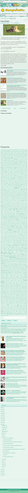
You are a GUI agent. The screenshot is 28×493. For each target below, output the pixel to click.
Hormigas (12, 227)
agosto (3, 433)
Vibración (25, 311)
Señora (19, 294)
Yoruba (4, 315)
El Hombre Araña (23, 206)
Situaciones (2, 297)
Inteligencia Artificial (16, 232)
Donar (11, 204)
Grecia (8, 224)
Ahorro (2, 154)
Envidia (2, 211)
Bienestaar (22, 167)
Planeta (12, 271)
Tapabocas (11, 302)
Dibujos (26, 199)
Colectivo (10, 182)
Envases (26, 210)
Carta (2, 177)
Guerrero (20, 224)
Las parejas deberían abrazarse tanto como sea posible (14, 449)
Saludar (2, 289)
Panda (2, 265)
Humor (12, 228)
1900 (6, 149)
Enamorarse (25, 208)
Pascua (8, 267)
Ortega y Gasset (22, 263)
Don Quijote (25, 203)
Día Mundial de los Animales (8, 199)
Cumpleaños (23, 190)
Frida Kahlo (25, 220)
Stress (13, 300)
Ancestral (22, 158)
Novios (15, 260)
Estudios (23, 214)
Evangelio (2, 215)
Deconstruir (2, 192)
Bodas (18, 168)
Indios (4, 231)
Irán (18, 233)
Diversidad (9, 203)
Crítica (21, 188)
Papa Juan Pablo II (23, 265)
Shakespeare (22, 295)
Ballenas (7, 166)
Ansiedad (5, 160)
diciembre (4, 425)
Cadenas (5, 172)
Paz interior (11, 268)
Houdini (22, 227)
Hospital (19, 227)
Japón (13, 234)
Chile (2, 180)
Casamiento (8, 177)
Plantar (15, 271)
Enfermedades (15, 209)
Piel (26, 270)
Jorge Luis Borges (17, 235)
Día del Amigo (11, 196)
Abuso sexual (11, 151)
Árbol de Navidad (24, 162)
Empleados (2, 208)
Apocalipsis (2, 162)
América (2, 158)
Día (25, 194)
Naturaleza (18, 258)
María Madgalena (21, 247)
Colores (19, 182)
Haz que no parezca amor (8, 456)
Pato (8, 18)
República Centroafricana (20, 282)
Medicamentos (5, 250)
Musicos (2, 258)
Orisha (18, 263)
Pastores (14, 267)
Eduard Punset (18, 205)
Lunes (9, 244)
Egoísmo (15, 206)
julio (2, 434)
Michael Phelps (5, 254)
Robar (10, 285)
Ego (12, 206)
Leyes (20, 240)
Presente (2, 274)
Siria (24, 296)
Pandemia (5, 265)
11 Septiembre (3, 149)
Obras (26, 260)
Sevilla (11, 295)
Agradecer (20, 153)
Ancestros (25, 158)
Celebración (8, 178)
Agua (23, 153)
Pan (26, 264)
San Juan (9, 290)
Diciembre (4, 200)
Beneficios (9, 167)
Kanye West (17, 237)
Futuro (17, 221)
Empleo (5, 208)
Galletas (9, 222)
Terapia (2, 305)
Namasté (10, 258)
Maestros (16, 245)
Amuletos (15, 158)
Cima (22, 180)
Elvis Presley (14, 207)
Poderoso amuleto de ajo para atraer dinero (14, 370)
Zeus (7, 315)
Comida (4, 183)
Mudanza (22, 256)
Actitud (2, 152)
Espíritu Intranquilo (8, 213)
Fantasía (17, 216)
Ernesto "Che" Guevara (8, 211)
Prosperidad (3, 276)
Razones (9, 279)
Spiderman (25, 299)
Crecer (26, 186)
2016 (10, 149)
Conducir (5, 184)
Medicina (10, 250)
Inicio (2, 18)
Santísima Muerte (16, 292)
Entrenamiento (18, 210)
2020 (17, 149)
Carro (26, 176)
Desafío (17, 193)
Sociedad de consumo (23, 297)
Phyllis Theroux (20, 270)
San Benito (14, 289)
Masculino (8, 249)
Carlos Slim (20, 176)
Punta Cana (15, 278)
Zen (6, 315)
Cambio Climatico (7, 173)
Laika (19, 238)
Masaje (17, 248)
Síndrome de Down (15, 296)
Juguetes (2, 237)
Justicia (5, 237)
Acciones (20, 151)
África (17, 153)
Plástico (21, 271)
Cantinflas (2, 175)
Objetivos (20, 260)
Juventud (9, 237)
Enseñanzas (9, 210)
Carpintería (23, 176)
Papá (13, 265)
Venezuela (19, 310)
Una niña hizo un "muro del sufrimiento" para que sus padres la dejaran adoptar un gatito (16, 86)
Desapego (2, 194)
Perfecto (14, 269)
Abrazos (15, 150)
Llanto (22, 242)
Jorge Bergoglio (10, 235)
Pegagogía (23, 268)
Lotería (24, 243)
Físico (2, 220)
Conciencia (2, 184)
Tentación (18, 303)
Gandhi (12, 222)
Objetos (24, 260)
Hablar (5, 225)
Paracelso (10, 266)
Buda (23, 169)
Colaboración (6, 182)
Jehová (18, 234)
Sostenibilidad (21, 299)
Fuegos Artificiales (8, 221)
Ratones (6, 279)
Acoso (26, 151)
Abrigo (23, 150)
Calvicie (26, 172)
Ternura (5, 305)
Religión (2, 282)
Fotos (11, 220)
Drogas (18, 204)
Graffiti (26, 223)
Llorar (24, 242)
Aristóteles (20, 163)
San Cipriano (23, 289)
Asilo (15, 164)
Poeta (12, 272)
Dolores (22, 203)
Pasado (5, 267)
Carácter (22, 175)
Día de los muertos (23, 195)
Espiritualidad (21, 213)
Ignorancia (25, 228)
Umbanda (2, 308)
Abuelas (25, 150)
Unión (5, 308)
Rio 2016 (25, 284)
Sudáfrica (19, 300)
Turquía (20, 307)
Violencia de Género (9, 313)
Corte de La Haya (22, 185)
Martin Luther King (11, 248)
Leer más (12, 75)
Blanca (6, 168)
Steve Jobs (9, 300)
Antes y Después (18, 160)
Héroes (24, 225)
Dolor (19, 203)
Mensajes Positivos (7, 253)
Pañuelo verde (9, 265)
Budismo (25, 169)
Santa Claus (10, 291)
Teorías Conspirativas (23, 303)
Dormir (13, 204)
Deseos (16, 194)
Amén (26, 157)
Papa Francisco (17, 265)
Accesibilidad (16, 151)
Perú (10, 270)
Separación (22, 294)
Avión (19, 165)
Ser (24, 294)
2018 (14, 149)
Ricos (20, 284)
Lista (16, 242)
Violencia (2, 313)
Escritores (18, 211)
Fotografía (8, 220)
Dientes (7, 200)
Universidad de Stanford (18, 308)
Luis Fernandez (3, 244)
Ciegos (15, 180)
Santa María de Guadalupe (22, 291)
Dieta (10, 200)
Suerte (26, 300)
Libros (2, 242)
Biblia (15, 167)
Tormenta (5, 306)
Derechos (14, 193)
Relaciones (22, 281)
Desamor (20, 193)
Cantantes (23, 174)
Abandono (5, 150)
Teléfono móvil (3, 303)
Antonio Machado (15, 161)
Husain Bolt (16, 228)
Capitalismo (15, 175)
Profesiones (12, 275)
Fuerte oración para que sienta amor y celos (14, 343)
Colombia (16, 182)
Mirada (6, 255)
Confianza (9, 184)
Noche (7, 260)
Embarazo (17, 207)
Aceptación (23, 151)
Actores (12, 152)
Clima (11, 181)
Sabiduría (23, 286)
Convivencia (7, 185)
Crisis (12, 188)
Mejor (6, 251)
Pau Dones (23, 267)
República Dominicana (8, 283)
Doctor (16, 203)
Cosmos (11, 186)
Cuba (6, 189)
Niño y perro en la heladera (8, 438)
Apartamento (25, 161)
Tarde (14, 302)
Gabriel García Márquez (23, 221)
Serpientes (5, 295)
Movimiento (19, 256)
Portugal (22, 272)
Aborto (12, 150)
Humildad (9, 228)
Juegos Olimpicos (24, 236)
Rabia (18, 278)
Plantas (18, 271)
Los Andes (13, 243)
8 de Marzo (23, 149)
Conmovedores (17, 184)
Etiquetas (9, 320)
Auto (26, 164)
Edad (9, 205)
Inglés (23, 231)
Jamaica (10, 234)
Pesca (12, 270)
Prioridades (21, 274)
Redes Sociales (14, 280)
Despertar (19, 194)
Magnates (25, 245)
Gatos (5, 18)
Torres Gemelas (10, 306)
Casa (4, 177)
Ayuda (26, 165)
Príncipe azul (16, 274)
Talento (5, 302)
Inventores (6, 233)
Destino (22, 194)
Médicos (13, 250)
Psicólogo (2, 278)
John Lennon (5, 235)
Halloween (10, 225)
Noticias (12, 260)
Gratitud (5, 224)
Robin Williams (19, 285)
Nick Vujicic (23, 259)
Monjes (26, 255)
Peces (17, 268)
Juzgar (12, 237)
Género (9, 223)
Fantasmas (21, 216)
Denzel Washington (24, 192)
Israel (24, 233)
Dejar (13, 192)
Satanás (5, 293)
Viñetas (22, 312)
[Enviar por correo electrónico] (1, 65)
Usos (9, 309)
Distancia (5, 203)
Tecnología (25, 302)
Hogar (17, 226)
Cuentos (22, 189)
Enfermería (25, 209)
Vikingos (14, 312)
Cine (24, 180)
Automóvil (7, 165)
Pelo (5, 269)
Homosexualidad (7, 227)
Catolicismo (20, 177)
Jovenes (5, 236)
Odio (8, 261)
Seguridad (22, 293)
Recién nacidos (24, 279)
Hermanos (21, 225)
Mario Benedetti (4, 248)
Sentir (15, 294)
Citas (2, 181)
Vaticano (8, 310)
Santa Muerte (3, 292)
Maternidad (20, 249)
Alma (21, 155)
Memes (9, 251)
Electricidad (6, 207)
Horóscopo (15, 227)
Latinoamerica (23, 238)
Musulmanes (6, 258)
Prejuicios (6, 273)
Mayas (2, 250)
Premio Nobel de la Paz (18, 273)
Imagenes (10, 230)
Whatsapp (16, 314)
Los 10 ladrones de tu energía (12, 383)
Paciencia (12, 264)
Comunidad (25, 183)
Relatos (26, 281)
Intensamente (22, 232)
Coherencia (2, 182)
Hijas (26, 225)
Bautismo (23, 166)
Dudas (21, 204)
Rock (23, 285)
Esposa (26, 213)
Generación (5, 223)
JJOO (2, 235)
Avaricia (11, 165)
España (8, 212)
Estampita (9, 214)
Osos (6, 264)
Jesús (21, 234)
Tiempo (18, 305)
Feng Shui (2, 218)
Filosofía (12, 218)
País (18, 264)
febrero (3, 464)
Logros (5, 243)
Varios (5, 310)
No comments (16, 23)
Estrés (17, 214)
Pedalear (19, 268)
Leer (11, 239)
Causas (2, 178)
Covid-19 (20, 186)
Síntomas (19, 296)
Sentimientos (12, 294)
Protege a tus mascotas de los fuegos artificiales (16, 93)
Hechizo (16, 225)
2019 (2, 420)
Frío (1, 221)
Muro (23, 257)
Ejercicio (18, 206)
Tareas (17, 302)
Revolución (11, 284)
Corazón (13, 185)
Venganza (23, 310)
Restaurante (2, 284)
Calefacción (11, 172)
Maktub (2, 246)
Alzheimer (9, 157)
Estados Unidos (4, 214)
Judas (18, 236)
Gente (11, 223)
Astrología (18, 164)
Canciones (13, 174)
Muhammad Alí (6, 257)
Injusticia (25, 231)
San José (5, 290)
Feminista (25, 217)
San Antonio (11, 289)
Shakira (26, 295)
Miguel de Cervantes (17, 254)
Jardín (15, 234)
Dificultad (19, 200)
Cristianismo (16, 188)
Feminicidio (21, 217)
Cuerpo (5, 190)
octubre (3, 429)
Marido (26, 247)
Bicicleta (18, 167)
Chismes (6, 180)
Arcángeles (12, 163)
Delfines (15, 192)
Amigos (5, 158)
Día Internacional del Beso (14, 198)
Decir (26, 191)
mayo (3, 459)
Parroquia (2, 267)
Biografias (2, 168)
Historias (13, 226)
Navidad (22, 258)
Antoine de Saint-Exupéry (8, 161)
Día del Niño (22, 196)
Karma (21, 237)
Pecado (15, 268)
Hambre (13, 225)
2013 (2, 474)
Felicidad (5, 217)
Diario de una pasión (19, 199)
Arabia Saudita (18, 162)
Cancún (16, 174)
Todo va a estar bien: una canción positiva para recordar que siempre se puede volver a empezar (15, 351)
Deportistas (6, 193)
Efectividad (10, 206)
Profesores (17, 275)
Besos (13, 167)
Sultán (10, 301)
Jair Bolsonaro (5, 234)
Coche (21, 181)
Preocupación (25, 273)
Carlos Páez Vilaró (15, 176)
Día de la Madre (17, 195)
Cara (19, 175)
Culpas (16, 190)
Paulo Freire (6, 268)
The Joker (11, 305)
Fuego (3, 221)
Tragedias (25, 306)
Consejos (22, 184)
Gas (15, 222)
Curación (2, 191)
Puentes (9, 278)
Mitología (11, 255)
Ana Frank (19, 158)
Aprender (8, 162)
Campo (6, 174)
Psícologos (6, 278)
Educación (3, 206)
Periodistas (18, 269)
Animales (15, 159)
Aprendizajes (13, 162)
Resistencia (18, 283)
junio (3, 436)
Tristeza (11, 307)
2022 (18, 149)
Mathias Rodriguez (5, 23)
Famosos (14, 216)
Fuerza (12, 221)
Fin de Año (16, 218)
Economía (5, 205)
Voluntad (7, 314)
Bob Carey (9, 168)
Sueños (23, 300)
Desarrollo (5, 194)
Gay (26, 222)
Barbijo (13, 166)
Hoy (24, 227)
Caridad (2, 176)
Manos (26, 246)
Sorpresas (13, 299)
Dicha (2, 200)
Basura (20, 166)
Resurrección (7, 284)
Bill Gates (25, 167)
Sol (4, 298)
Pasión (11, 267)
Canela (19, 174)
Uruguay (2, 309)
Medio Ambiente (19, 250)
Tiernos (21, 305)
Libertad (25, 240)
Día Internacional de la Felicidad (8, 197)
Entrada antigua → (23, 108)
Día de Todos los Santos (5, 196)
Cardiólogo (25, 175)
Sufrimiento (3, 301)
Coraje (10, 185)
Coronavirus (17, 185)
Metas (23, 253)
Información (19, 231)
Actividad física (7, 152)
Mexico (26, 253)
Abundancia (6, 151)
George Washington (16, 223)
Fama (8, 216)
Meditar (2, 251)
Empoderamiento (9, 208)
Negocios (2, 259)
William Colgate (24, 314)
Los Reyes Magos (18, 243)
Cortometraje (3, 186)
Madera (23, 244)
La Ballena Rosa (5, 238)
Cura (26, 190)
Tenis (15, 303)
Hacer (7, 225)
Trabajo (17, 306)
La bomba (5, 454)
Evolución (9, 215)
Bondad (2, 169)
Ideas (20, 228)
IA (18, 228)
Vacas (15, 309)
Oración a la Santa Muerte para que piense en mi (15, 357)
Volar (5, 314)
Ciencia (20, 180)
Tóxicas (14, 306)
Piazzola (24, 270)
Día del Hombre (17, 196)
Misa (8, 255)
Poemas (5, 272)
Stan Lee (5, 300)
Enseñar (13, 210)
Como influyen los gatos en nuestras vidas (14, 78)
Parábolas (6, 266)
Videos (8, 312)
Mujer (10, 257)
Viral (16, 313)
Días (23, 199)
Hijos (2, 226)
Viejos (11, 312)
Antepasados (13, 160)
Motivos (16, 256)
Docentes (13, 203)
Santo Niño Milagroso (23, 292)
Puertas (12, 278)
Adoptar (7, 153)
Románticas (7, 286)
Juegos (20, 236)
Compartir (13, 183)
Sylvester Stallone (24, 301)
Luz (13, 244)
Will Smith (20, 314)
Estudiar (20, 214)
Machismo (16, 244)
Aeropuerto (13, 153)
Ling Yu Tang (12, 242)
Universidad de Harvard (10, 308)
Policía (14, 272)
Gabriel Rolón (3, 222)
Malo (6, 246)
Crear (24, 186)
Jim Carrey (25, 234)
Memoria (12, 251)
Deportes (2, 193)
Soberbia (5, 297)
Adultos (10, 153)
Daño (15, 191)
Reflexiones (3, 281)
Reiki (17, 281)
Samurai (7, 289)
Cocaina (18, 181)
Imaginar (14, 230)
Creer (6, 188)
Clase (4, 181)
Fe (26, 216)
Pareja (26, 266)
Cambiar (2, 173)
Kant (14, 237)
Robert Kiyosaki (13, 285)
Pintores (2, 271)
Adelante (18, 152)
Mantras (7, 247)
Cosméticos (7, 186)
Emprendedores (15, 208)
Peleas (26, 268)
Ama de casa (13, 157)
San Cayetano (19, 289)
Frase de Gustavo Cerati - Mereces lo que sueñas (12, 441)
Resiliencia (14, 283)
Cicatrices (12, 180)
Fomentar (4, 220)
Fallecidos (5, 216)
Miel (12, 254)
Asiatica (13, 164)
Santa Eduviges (14, 291)
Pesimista (14, 270)
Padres (16, 264)
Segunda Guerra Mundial (16, 293)
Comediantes (23, 182)
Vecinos (11, 310)
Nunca (18, 260)
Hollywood (21, 226)
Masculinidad (3, 249)
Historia (8, 226)
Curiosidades (6, 191)
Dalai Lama (12, 191)
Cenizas (26, 178)
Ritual (7, 285)
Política (16, 272)
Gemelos (2, 223)
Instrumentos (6, 232)
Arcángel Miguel (6, 163)
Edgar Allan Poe (13, 205)
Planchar (9, 271)
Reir (19, 281)
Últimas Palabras (24, 307)
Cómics (2, 183)
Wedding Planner (12, 314)
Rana (26, 278)
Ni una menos (18, 259)
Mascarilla (21, 248)
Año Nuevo (20, 161)
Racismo (21, 278)
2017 (13, 149)
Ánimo (19, 159)
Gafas (7, 222)
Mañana (16, 247)
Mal (4, 246)
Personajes (3, 270)
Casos (11, 177)
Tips (26, 305)
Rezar (17, 284)
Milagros (23, 254)
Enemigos (6, 209)
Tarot (19, 302)
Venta (26, 310)
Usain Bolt (6, 309)
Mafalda (19, 245)
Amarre (23, 157)
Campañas (25, 173)
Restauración (25, 283)
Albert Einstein (11, 154)
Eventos (6, 215)
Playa (23, 271)
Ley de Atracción (8, 240)
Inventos (9, 233)
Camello (11, 173)
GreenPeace (11, 224)
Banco (10, 166)
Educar (6, 206)
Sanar (5, 291)
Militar (26, 254)
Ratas (2, 279)
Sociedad (17, 297)
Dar (16, 191)
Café (8, 172)
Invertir (12, 233)
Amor (12, 158)
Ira (17, 233)
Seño (17, 294)
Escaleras (14, 211)
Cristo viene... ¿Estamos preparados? (13, 390)
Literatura (18, 242)
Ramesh (24, 278)
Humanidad (5, 228)
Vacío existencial (19, 309)
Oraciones (3, 263)
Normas (9, 260)
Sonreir (2, 299)
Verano (5, 311)
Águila (26, 153)
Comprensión (21, 183)
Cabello (2, 172)
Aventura (14, 165)
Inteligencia (10, 232)
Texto (8, 305)
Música (26, 257)
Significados (6, 296)
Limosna (4, 242)
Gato (22, 222)
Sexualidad (17, 295)
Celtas (19, 178)
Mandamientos (17, 246)
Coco (23, 181)
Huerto (26, 227)
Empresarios (21, 208)
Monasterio (23, 255)
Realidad (13, 279)
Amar (20, 157)
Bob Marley (14, 168)
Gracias (23, 223)
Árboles (2, 163)
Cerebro (2, 179)
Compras (17, 183)
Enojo (5, 210)
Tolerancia (2, 306)
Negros (5, 259)
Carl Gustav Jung (8, 176)
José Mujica (22, 235)
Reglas (14, 281)
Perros (21, 269)
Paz (8, 268)
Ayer (23, 165)
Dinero (22, 200)
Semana (26, 293)
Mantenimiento (3, 247)
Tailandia (2, 302)
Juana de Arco (9, 236)
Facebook (22, 215)
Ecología (2, 205)
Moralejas (7, 256)
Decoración (7, 192)
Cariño (4, 176)
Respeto (21, 283)
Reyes (14, 284)
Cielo (17, 180)
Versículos (11, 311)
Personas (7, 270)
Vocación (2, 314)
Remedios (6, 282)
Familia (10, 216)
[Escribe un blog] (2, 65)
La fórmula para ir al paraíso (8, 447)
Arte (26, 163)
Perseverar (25, 269)
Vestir (15, 311)
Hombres (25, 226)
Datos (19, 191)
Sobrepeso (9, 297)
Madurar (12, 245)
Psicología (25, 276)
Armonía (24, 163)
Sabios (26, 286)
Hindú (5, 226)
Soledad (9, 298)
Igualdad (2, 230)
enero (3, 466)
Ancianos (2, 159)
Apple (6, 162)
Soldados (6, 298)
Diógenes (25, 200)
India (2, 231)
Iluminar (5, 230)
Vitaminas (23, 313)
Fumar (15, 221)
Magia (22, 245)
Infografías (14, 231)
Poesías (9, 272)
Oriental (15, 263)
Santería (11, 292)
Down (16, 204)
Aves (17, 165)
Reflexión (25, 280)
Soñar (7, 299)
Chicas (26, 179)
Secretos (10, 293)
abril (2, 461)
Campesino (2, 174)
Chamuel (15, 179)
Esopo (5, 212)
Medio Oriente (25, 250)
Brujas (20, 169)
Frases (17, 220)
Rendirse (9, 282)
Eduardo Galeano (24, 205)
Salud (24, 287)
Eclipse (26, 204)
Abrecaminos (19, 150)
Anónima (25, 159)
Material (16, 249)
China (4, 180)
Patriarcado (19, 267)
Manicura (22, 246)
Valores (2, 310)
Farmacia (24, 216)
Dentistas (18, 192)
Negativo (25, 258)
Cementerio (22, 178)
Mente (17, 253)
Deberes (24, 191)
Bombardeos (22, 168)
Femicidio (17, 217)
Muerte (2, 257)
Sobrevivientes (13, 297)
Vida (1, 312)
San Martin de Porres (22, 290)
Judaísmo (14, 236)
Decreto (10, 192)
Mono (1, 256)
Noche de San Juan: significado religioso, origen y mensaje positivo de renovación (16, 364)
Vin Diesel (18, 312)
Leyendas (17, 240)
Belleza (2, 167)
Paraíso (16, 266)
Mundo (18, 257)
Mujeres (14, 257)
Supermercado (18, 301)
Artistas (6, 164)
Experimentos (15, 215)
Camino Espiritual (20, 173)
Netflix (14, 259)
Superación (13, 301)
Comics (26, 182)
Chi (24, 179)
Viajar (17, 311)
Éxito (12, 215)
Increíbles (25, 230)
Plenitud (26, 271)
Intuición (2, 233)
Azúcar (2, 166)
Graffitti (2, 224)
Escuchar (22, 211)
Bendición (5, 167)
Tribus (6, 307)
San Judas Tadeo (14, 290)
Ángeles (6, 159)
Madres (9, 245)
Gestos (20, 223)
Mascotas (25, 248)
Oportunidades (20, 261)
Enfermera (21, 209)
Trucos (14, 307)
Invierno (15, 233)
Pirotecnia (5, 271)
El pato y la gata (5, 21)
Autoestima (3, 165)
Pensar (7, 269)
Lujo (7, 244)
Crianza (9, 188)
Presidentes (7, 274)
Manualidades (11, 247)
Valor (23, 309)
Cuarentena (3, 189)
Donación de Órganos (5, 204)
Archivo (15, 320)
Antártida (9, 160)
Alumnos (5, 157)
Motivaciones (11, 256)
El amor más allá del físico (8, 443)
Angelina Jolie (10, 159)
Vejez (14, 310)
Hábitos (2, 225)
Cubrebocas (15, 189)
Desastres (9, 194)
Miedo (10, 254)
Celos (17, 178)
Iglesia (22, 228)
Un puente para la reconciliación (9, 452)
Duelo (24, 204)
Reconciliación (3, 280)
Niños (4, 260)
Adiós (26, 152)
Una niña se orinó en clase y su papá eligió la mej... (13, 445)
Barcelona (16, 166)
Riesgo (22, 284)
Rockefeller (25, 285)
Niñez (2, 260)
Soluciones (25, 298)
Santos (2, 293)
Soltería (22, 298)
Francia (14, 220)
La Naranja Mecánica (12, 238)
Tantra (8, 302)
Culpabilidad (13, 190)
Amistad (8, 158)
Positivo (25, 272)
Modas (16, 255)
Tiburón (15, 305)
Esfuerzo (2, 212)
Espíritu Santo (15, 213)
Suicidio (6, 301)
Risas (5, 285)
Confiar (12, 184)
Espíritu (21, 212)
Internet (26, 232)
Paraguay (13, 266)
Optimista (25, 261)
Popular (3, 320)
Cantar (26, 174)
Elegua (10, 207)
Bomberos (25, 168)
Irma (20, 233)
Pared (24, 266)
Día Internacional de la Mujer (20, 197)
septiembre (4, 431)
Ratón (4, 279)
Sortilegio (16, 299)
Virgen (18, 313)
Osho (4, 264)
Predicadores (3, 273)
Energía (10, 209)
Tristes (9, 307)
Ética (26, 214)
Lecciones (2, 239)
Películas (2, 269)
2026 (2, 407)
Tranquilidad (3, 307)
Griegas (15, 224)
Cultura (19, 190)
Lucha (26, 243)
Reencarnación (20, 280)
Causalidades (25, 177)
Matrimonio (25, 249)
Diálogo (14, 199)
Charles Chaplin (20, 179)
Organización (8, 263)
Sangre (7, 291)
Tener (13, 303)
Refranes (7, 281)
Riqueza (2, 285)
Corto (26, 185)
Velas (16, 310)
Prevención (11, 274)
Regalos (10, 281)
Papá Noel (2, 266)
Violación (25, 312)
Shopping (2, 296)
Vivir (26, 313)
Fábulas (19, 215)
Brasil (12, 169)
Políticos (19, 272)
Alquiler (2, 157)
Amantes (17, 157)
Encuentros (2, 209)
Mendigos (16, 251)
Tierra (24, 305)
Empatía (25, 207)
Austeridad (23, 164)
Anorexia (2, 160)
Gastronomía (18, 222)
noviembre (4, 427)
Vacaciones (12, 309)
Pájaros (21, 264)
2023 (20, 149)
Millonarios (3, 255)
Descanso (12, 194)
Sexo (14, 295)
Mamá (13, 246)
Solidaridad (14, 298)
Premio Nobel (11, 273)
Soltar (20, 298)
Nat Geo (13, 258)
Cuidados (8, 190)
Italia (26, 233)
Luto (11, 244)
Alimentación (16, 155)
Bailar (5, 166)
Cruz (26, 188)
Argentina (16, 163)
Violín (14, 313)
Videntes (4, 312)
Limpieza (8, 242)
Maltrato (9, 246)
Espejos (11, 212)
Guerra (18, 224)
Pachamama (9, 264)
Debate (21, 191)
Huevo (2, 228)
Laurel (26, 238)
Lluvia (26, 242)
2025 (2, 409)
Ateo (20, 164)
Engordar (2, 210)
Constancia (25, 184)
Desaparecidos (25, 193)
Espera (14, 212)
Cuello (19, 189)
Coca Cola (14, 181)
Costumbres (15, 186)
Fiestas (9, 218)
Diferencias (16, 200)
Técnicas (21, 302)
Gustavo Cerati (24, 224)
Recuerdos (8, 280)
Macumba (19, 244)
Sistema (26, 296)
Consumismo (3, 185)
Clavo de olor (7, 181)
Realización (17, 279)
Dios (2, 202)
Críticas (23, 188)
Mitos (14, 255)
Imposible (18, 230)
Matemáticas (12, 249)
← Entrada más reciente (5, 108)
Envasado (22, 210)
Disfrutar (2, 203)
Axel (21, 165)
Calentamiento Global (18, 172)
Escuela (25, 211)
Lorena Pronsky (8, 243)
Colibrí (13, 182)
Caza (4, 178)
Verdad (8, 311)
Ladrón (17, 238)
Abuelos (2, 151)
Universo (23, 308)
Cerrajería (5, 179)
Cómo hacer (9, 183)
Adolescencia (3, 153)
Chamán (12, 179)
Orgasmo (12, 263)
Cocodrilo (25, 181)
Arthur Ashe (3, 164)
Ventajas (2, 311)
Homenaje (2, 227)
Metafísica (20, 253)
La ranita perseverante (7, 439)
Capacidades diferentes (9, 175)
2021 (2, 417)
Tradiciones (21, 306)
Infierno (10, 231)
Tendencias (10, 303)
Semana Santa (3, 294)
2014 (8, 149)
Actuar (15, 152)
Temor (7, 303)
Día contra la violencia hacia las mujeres (14, 195)
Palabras (24, 264)
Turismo (17, 307)
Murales (21, 257)
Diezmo (12, 200)
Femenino (13, 217)
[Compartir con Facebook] (5, 65)
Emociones (22, 207)
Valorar (26, 309)
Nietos (26, 259)
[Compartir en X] (4, 65)
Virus (21, 313)
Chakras (9, 179)
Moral (3, 256)
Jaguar (2, 234)
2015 (2, 471)
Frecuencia (21, 220)
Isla (22, 233)
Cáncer (9, 174)
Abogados (8, 150)
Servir (9, 295)
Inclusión (22, 230)
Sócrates (2, 298)
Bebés (26, 166)
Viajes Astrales (21, 311)
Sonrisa (5, 299)
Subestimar (16, 300)
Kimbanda (24, 237)
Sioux (22, 296)
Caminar (14, 173)
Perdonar (11, 269)
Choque (9, 180)
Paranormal (20, 266)
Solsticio (17, 298)
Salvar (4, 289)
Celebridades (12, 178)
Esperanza (18, 212)
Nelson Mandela (10, 259)
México (2, 254)
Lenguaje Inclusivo (21, 239)
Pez (17, 270)
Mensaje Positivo (23, 251)
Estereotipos (13, 214)
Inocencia (2, 232)
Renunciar (13, 282)
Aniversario (22, 159)
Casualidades (15, 177)
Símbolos (10, 296)
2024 (2, 411)
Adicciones (23, 152)
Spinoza (2, 300)
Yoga (2, 315)
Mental (15, 253)
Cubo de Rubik (10, 189)
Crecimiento (3, 188)
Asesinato (9, 164)
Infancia (7, 231)
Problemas (25, 274)
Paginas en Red (16, 491)
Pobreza (2, 272)
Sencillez (8, 294)
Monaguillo (19, 255)
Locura (2, 243)
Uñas (26, 308)
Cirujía (26, 180)
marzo (3, 463)
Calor (23, 172)
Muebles (26, 256)
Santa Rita (8, 292)
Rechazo (20, 279)
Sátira (8, 293)
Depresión (10, 193)
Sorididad (10, 299)
